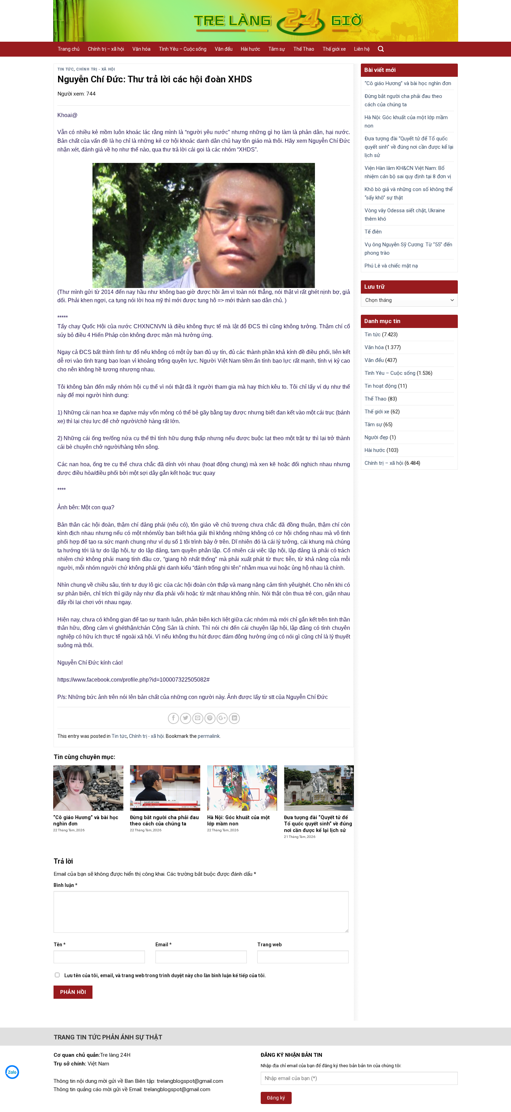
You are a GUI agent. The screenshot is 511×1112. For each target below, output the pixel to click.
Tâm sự (276, 49)
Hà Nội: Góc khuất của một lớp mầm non (406, 121)
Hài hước (250, 49)
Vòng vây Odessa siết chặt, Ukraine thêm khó (405, 214)
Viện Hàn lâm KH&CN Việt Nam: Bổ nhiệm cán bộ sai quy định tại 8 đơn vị (408, 172)
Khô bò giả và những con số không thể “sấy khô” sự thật (409, 193)
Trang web (269, 944)
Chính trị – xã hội (106, 49)
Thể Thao (303, 49)
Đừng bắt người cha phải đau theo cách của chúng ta (403, 100)
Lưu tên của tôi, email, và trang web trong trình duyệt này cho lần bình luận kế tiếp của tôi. (165, 975)
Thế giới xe (334, 49)
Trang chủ (69, 49)
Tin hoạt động (381, 386)
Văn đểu (224, 49)
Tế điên (373, 232)
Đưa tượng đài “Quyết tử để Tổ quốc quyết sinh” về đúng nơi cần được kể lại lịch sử (409, 146)
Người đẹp (376, 437)
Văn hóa (141, 49)
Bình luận (66, 885)
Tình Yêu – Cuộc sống (182, 49)
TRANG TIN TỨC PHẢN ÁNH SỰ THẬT (108, 1037)
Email (163, 944)
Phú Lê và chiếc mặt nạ (391, 266)
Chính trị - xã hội (95, 69)
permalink (209, 736)
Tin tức (65, 69)
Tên (60, 944)
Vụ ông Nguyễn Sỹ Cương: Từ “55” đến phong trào (408, 248)
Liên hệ (362, 49)
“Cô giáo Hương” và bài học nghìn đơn (408, 83)
